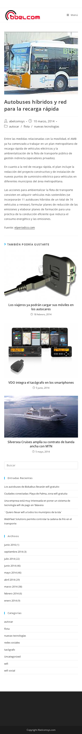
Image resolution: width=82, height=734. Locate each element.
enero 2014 (10, 600)
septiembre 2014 (13, 551)
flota (27, 126)
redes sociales (12, 642)
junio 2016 (10, 544)
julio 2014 (9, 558)
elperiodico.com (24, 227)
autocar (14, 126)
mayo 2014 (10, 572)
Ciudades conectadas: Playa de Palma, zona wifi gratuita (35, 493)
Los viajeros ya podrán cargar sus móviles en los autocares (41, 307)
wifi (6, 663)
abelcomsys (17, 121)
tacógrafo (9, 649)
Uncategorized (12, 656)
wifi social (9, 670)
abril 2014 (9, 579)
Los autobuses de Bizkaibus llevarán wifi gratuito (31, 486)
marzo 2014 (10, 586)
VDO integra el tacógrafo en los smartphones (41, 382)
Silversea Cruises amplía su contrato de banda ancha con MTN (41, 444)
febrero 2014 (11, 593)
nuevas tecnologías (46, 126)
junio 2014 (10, 565)
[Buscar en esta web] (41, 465)
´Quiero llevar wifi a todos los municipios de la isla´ (33, 512)
